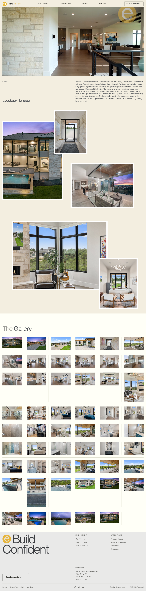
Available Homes (65, 3)
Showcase (85, 3)
